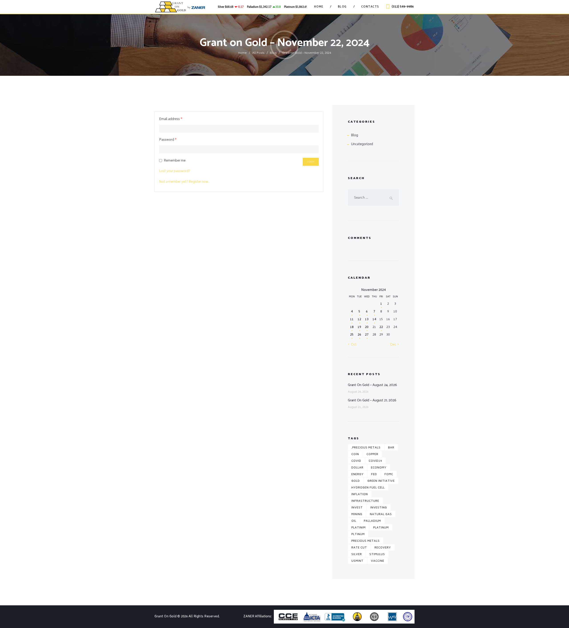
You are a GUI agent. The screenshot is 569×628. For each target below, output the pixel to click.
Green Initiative (381, 481)
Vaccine (377, 561)
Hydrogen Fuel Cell (368, 488)
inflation (359, 494)
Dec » (394, 345)
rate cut (359, 548)
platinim (358, 528)
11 (352, 319)
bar (391, 448)
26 (359, 335)
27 (367, 335)
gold (355, 481)
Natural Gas (381, 514)
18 (352, 327)
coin (355, 454)
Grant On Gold (165, 616)
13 (367, 319)
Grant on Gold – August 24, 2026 (372, 385)
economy (379, 468)
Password (168, 140)
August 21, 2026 (358, 407)
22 (381, 327)
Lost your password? (174, 171)
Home (242, 53)
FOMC (389, 474)
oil (353, 521)
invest (357, 508)
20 (367, 327)
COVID (356, 461)
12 (359, 319)
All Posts (258, 53)
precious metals (365, 541)
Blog (273, 53)
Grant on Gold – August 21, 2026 (372, 400)
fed (374, 474)
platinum (381, 528)
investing (378, 508)
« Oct (352, 345)
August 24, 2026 (358, 392)
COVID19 (375, 461)
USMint (357, 561)
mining (356, 514)
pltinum (358, 534)
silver (356, 554)
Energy (357, 474)
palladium (372, 521)
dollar (357, 468)
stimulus (377, 554)
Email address (170, 119)
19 (359, 327)
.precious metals (366, 448)
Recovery (383, 548)
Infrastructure (365, 501)
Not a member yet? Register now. (184, 182)
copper (372, 454)
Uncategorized (362, 144)
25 (352, 335)
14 (374, 319)
